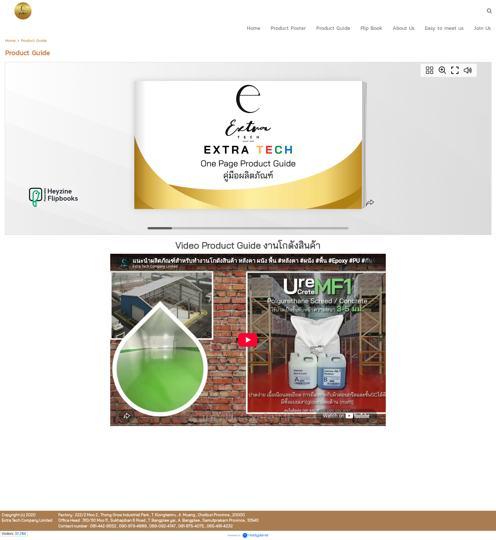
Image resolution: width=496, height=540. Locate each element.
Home (10, 41)
